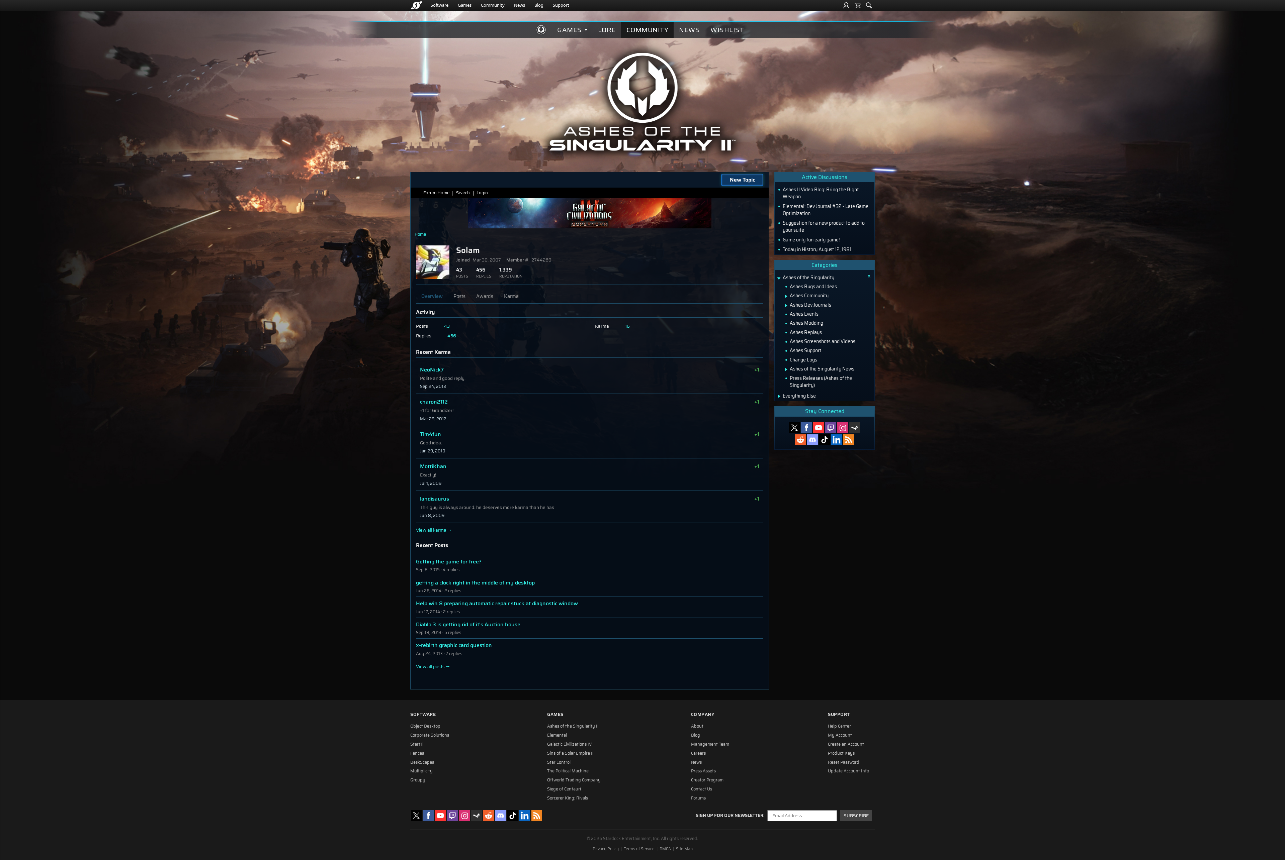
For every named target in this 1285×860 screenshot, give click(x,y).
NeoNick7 (432, 369)
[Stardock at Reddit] (800, 440)
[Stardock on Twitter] (794, 428)
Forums (698, 798)
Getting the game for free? (449, 561)
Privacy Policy (606, 849)
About (697, 726)
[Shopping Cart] (858, 5)
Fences (417, 753)
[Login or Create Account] (846, 5)
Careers (698, 753)
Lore (607, 29)
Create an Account (846, 744)
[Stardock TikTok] (825, 440)
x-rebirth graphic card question (454, 645)
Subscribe (856, 815)
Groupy (417, 780)
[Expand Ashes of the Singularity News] (786, 369)
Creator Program (707, 780)
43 (447, 326)
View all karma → (433, 530)
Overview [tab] (432, 296)
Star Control (559, 762)
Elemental (557, 735)
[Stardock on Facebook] (806, 428)
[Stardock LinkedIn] (837, 440)
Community (493, 5)
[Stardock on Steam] (855, 428)
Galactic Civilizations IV (569, 744)
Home (420, 234)
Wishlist (727, 29)
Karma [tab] (511, 296)
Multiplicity (421, 771)
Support (561, 5)
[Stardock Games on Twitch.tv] (831, 428)
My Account (840, 735)
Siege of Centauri (564, 789)
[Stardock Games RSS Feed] (849, 440)
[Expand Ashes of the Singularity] (778, 278)
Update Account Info (848, 771)
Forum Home (436, 192)
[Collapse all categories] (869, 276)
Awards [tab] (484, 296)
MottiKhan (433, 466)
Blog (538, 5)
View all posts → (433, 666)
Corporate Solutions (429, 735)
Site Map (684, 849)
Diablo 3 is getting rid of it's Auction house (468, 624)
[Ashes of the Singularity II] (643, 101)
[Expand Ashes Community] (786, 296)
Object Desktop (425, 726)
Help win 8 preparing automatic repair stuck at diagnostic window (497, 603)
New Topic (742, 180)
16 (627, 326)
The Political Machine (568, 771)
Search (463, 192)
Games (465, 5)
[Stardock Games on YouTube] (818, 428)
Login (482, 192)
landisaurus (434, 499)
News (519, 5)
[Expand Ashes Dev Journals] (786, 305)
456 (451, 335)
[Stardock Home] (416, 5)
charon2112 (434, 402)
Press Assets (703, 771)
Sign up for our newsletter (729, 815)
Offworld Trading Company (574, 780)
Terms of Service (639, 849)
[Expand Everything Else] (779, 396)
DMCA (665, 849)
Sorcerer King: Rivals (567, 798)
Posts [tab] (459, 296)
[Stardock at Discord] (812, 440)
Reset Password (843, 762)
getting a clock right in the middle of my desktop (475, 582)
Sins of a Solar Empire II (570, 753)
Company (702, 714)
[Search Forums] (869, 5)
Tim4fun (430, 434)
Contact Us (701, 789)
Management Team (710, 744)
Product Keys (841, 753)
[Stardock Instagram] (843, 428)
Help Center (839, 726)
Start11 (417, 744)
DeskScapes (422, 762)
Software (439, 5)
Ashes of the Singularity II (573, 726)
